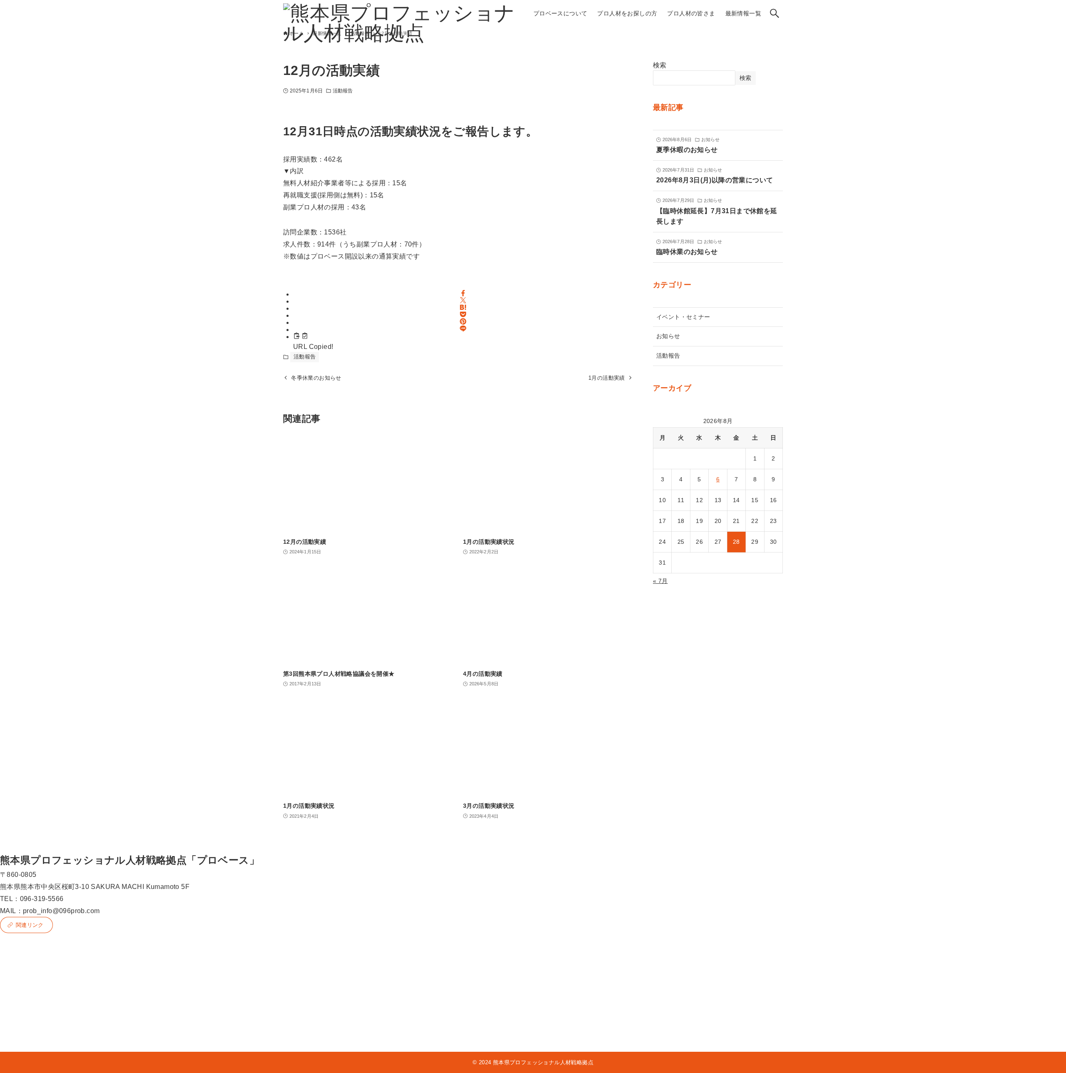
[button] (463, 293)
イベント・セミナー (683, 317)
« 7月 (660, 581)
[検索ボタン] (774, 13)
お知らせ (668, 336)
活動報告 (343, 91)
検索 (660, 65)
